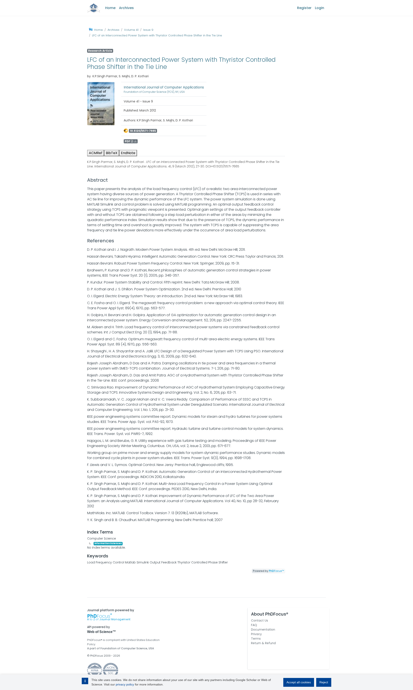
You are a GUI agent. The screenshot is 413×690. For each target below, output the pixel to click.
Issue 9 (148, 30)
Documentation (263, 629)
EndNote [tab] (128, 152)
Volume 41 (131, 30)
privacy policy (125, 684)
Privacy (256, 634)
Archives (126, 7)
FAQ (254, 625)
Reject (323, 682)
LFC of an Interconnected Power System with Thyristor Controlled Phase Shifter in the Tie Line (157, 35)
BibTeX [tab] (111, 152)
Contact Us (259, 620)
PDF (128, 141)
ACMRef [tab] (95, 152)
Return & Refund (263, 643)
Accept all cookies (299, 682)
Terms (256, 638)
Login (319, 7)
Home (110, 7)
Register (304, 7)
